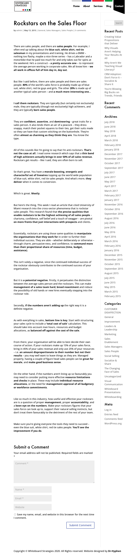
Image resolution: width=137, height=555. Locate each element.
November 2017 (113, 158)
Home (76, 6)
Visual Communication (113, 382)
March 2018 (111, 140)
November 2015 (113, 259)
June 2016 (109, 227)
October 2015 (112, 264)
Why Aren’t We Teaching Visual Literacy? (113, 66)
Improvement (112, 321)
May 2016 (109, 232)
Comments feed (113, 418)
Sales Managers (53, 30)
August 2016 (111, 218)
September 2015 (113, 268)
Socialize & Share (110, 362)
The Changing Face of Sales (112, 370)
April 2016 (110, 236)
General (41, 30)
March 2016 (111, 241)
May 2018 (109, 131)
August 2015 (111, 273)
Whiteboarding (112, 396)
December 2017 (113, 154)
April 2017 (110, 186)
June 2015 (109, 282)
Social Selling (111, 355)
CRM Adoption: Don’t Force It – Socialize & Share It (113, 79)
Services (98, 6)
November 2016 (113, 204)
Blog (108, 6)
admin (19, 30)
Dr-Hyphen (114, 551)
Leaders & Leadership (110, 328)
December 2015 (113, 255)
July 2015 (109, 278)
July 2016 (109, 222)
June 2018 (109, 126)
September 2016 (113, 213)
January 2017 (111, 200)
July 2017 (109, 172)
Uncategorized (112, 376)
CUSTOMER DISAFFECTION (112, 310)
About (86, 6)
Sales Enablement (111, 340)
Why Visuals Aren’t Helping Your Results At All (113, 53)
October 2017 (112, 163)
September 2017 (113, 168)
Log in (107, 409)
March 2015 (111, 291)
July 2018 (109, 122)
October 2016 (112, 209)
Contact (119, 6)
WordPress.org (113, 423)
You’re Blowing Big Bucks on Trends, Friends (113, 92)
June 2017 (109, 177)
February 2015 (112, 296)
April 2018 (110, 135)
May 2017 (109, 181)
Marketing (110, 334)
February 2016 (112, 245)
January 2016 (111, 250)
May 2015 (109, 287)
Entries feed (111, 414)
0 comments (80, 30)
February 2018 (112, 145)
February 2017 (112, 195)
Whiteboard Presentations (112, 390)
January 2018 (111, 149)
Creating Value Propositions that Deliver (112, 40)
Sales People (67, 30)
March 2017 (111, 190)
